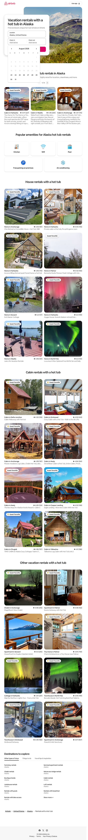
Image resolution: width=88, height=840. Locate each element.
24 (15, 75)
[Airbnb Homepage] (9, 3)
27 (28, 75)
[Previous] (39, 82)
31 (15, 79)
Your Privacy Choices (50, 836)
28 (32, 75)
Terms (38, 836)
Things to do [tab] (26, 758)
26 (24, 75)
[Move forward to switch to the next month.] (36, 48)
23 (11, 75)
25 (20, 75)
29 (36, 75)
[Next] (47, 82)
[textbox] (17, 42)
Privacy (31, 836)
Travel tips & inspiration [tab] (43, 758)
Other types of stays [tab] (11, 758)
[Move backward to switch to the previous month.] (11, 48)
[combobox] (27, 35)
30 (11, 79)
